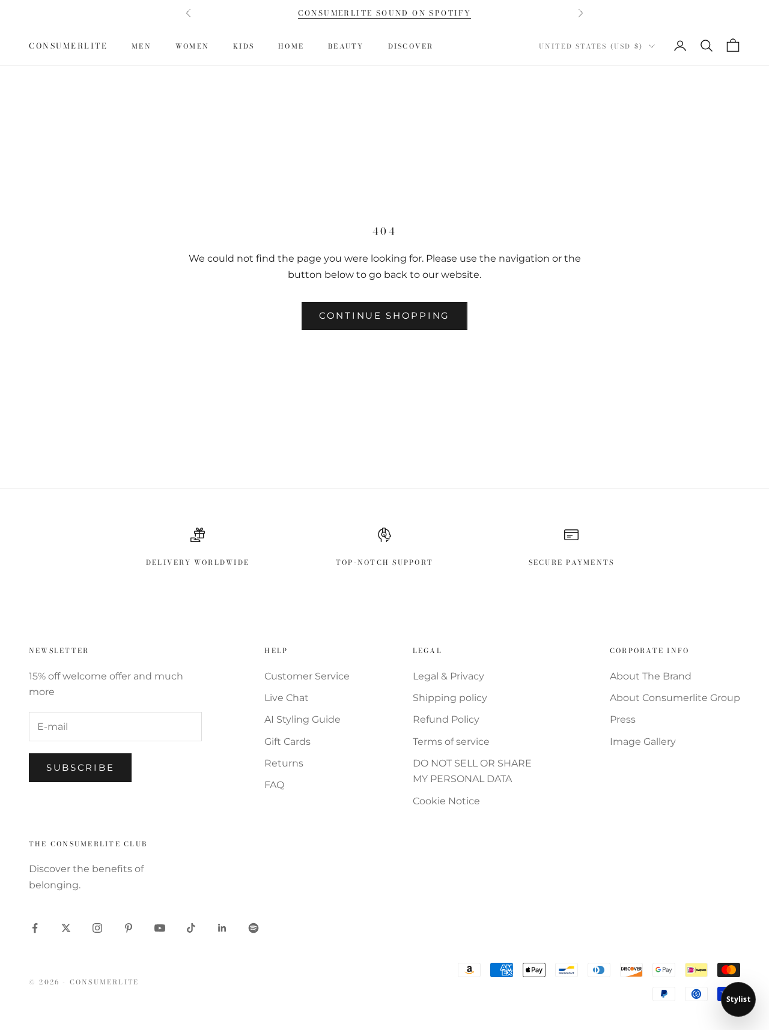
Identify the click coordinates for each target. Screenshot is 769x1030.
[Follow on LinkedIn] (222, 928)
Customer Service (307, 676)
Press (623, 719)
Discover (411, 46)
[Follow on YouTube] (160, 928)
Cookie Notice (446, 801)
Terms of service (451, 741)
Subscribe (80, 767)
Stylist (738, 999)
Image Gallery (643, 741)
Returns (283, 763)
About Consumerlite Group (675, 697)
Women (192, 46)
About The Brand (650, 676)
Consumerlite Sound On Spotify (385, 13)
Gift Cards (287, 741)
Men (141, 46)
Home (291, 46)
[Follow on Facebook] (35, 928)
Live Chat (286, 697)
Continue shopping (384, 315)
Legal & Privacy (448, 676)
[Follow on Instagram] (97, 928)
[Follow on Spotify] (254, 928)
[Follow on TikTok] (191, 928)
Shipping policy (450, 697)
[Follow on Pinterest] (129, 928)
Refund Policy (446, 719)
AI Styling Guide (302, 719)
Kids (243, 46)
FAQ (274, 785)
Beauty (345, 46)
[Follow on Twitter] (66, 928)
